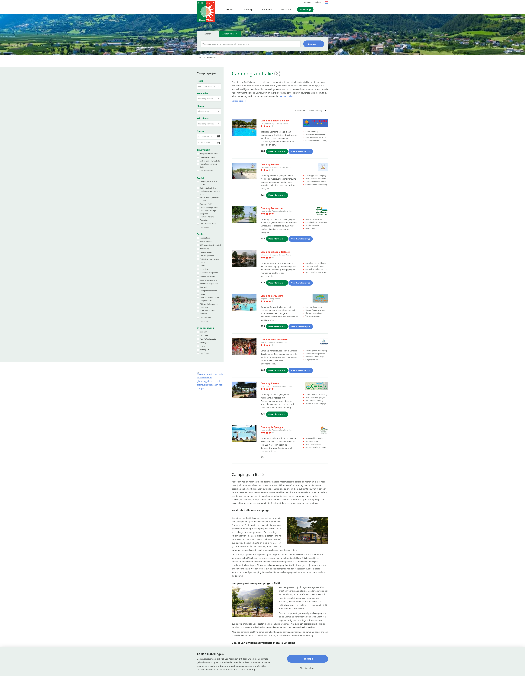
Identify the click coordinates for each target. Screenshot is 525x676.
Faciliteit (201, 234)
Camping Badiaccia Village (275, 120)
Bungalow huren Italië (209, 153)
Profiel (200, 178)
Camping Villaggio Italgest (275, 251)
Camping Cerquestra (272, 295)
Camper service (206, 252)
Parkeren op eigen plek (209, 283)
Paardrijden (204, 342)
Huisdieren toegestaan (209, 272)
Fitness (202, 265)
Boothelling (204, 248)
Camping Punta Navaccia (274, 339)
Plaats (200, 105)
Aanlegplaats (205, 238)
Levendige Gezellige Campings (208, 212)
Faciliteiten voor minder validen (209, 260)
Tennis (202, 294)
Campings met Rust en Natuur (209, 183)
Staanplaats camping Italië (208, 165)
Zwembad (204, 307)
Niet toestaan (307, 668)
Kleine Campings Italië (209, 207)
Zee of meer (204, 353)
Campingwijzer (207, 73)
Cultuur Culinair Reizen (209, 188)
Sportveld (204, 287)
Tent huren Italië (206, 170)
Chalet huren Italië (207, 157)
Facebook (318, 2)
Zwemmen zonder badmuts (207, 312)
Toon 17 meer (205, 321)
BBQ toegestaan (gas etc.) (210, 245)
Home (229, 9)
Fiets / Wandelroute (208, 339)
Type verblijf (203, 149)
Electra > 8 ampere (207, 256)
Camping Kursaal (270, 383)
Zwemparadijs (205, 317)
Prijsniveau (203, 118)
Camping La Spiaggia (272, 427)
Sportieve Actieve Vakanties (207, 218)
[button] (209, 86)
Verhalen (286, 9)
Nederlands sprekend (208, 280)
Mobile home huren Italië (210, 161)
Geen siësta (204, 269)
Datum (201, 131)
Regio (200, 80)
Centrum (203, 332)
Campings (247, 9)
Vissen (202, 346)
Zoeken (304, 9)
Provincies (202, 93)
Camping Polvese (270, 164)
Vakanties (267, 9)
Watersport (204, 349)
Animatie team (206, 241)
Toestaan (307, 658)
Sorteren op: (300, 110)
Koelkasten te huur (207, 276)
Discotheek (204, 335)
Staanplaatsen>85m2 (208, 290)
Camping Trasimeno (272, 208)
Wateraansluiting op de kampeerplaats (209, 299)
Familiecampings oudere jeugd (210, 193)
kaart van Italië (285, 96)
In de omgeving (205, 327)
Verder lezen (237, 100)
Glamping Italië (206, 204)
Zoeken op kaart (229, 33)
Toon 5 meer (204, 227)
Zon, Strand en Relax (208, 223)
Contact (307, 2)
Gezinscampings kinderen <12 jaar (210, 199)
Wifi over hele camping (209, 304)
